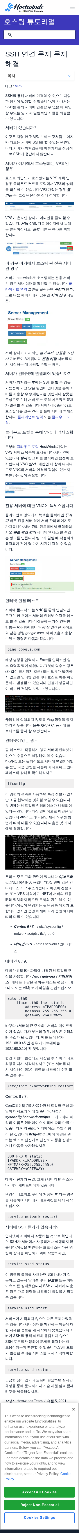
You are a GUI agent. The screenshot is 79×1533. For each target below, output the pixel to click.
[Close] (73, 1409)
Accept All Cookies (39, 1492)
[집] (24, 8)
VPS (18, 86)
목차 (11, 76)
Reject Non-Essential (39, 1505)
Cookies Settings (39, 1517)
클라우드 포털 (28, 447)
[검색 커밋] (10, 34)
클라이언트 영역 (30, 417)
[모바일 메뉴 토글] (72, 7)
